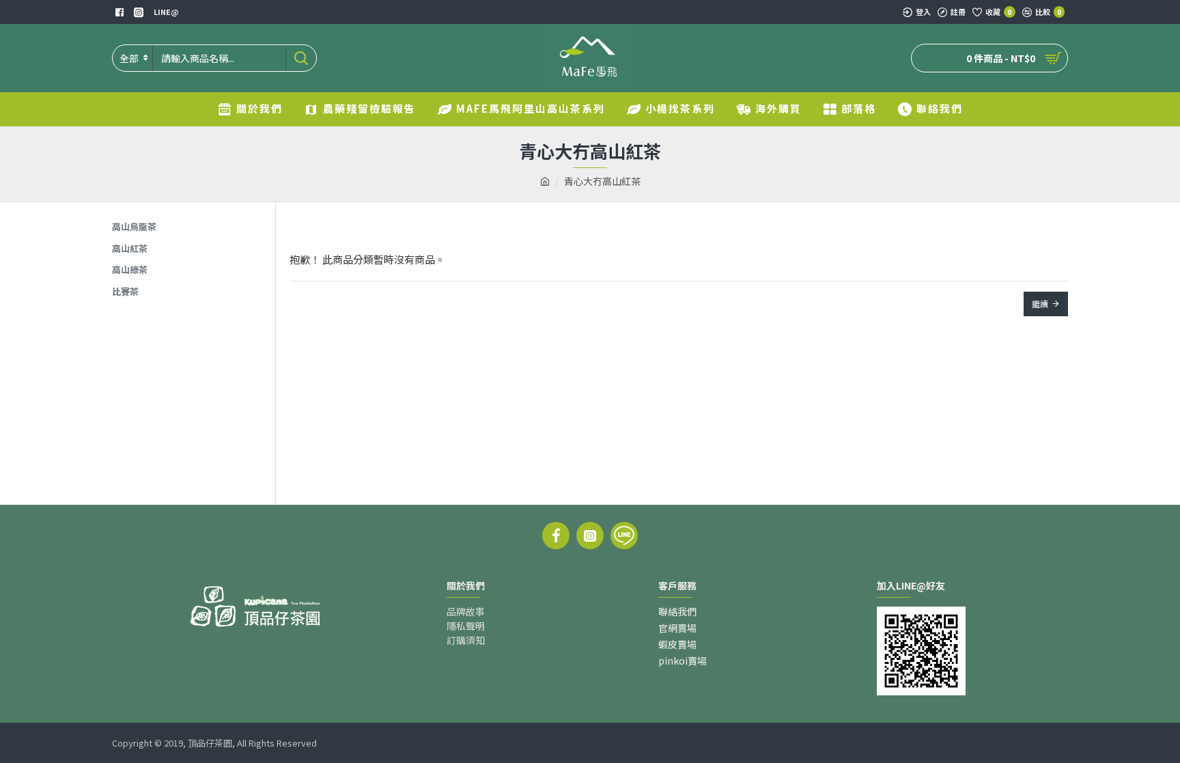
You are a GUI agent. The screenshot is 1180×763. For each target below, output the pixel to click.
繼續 (1040, 303)
